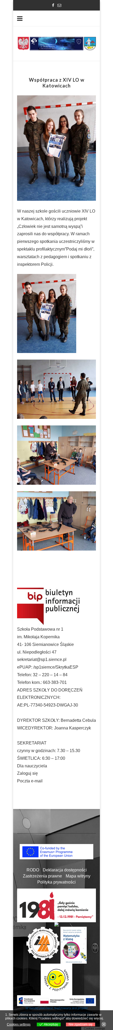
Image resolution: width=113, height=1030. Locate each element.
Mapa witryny (78, 876)
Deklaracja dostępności (65, 870)
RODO (33, 870)
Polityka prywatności (56, 882)
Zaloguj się (27, 773)
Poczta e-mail (30, 781)
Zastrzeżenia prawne (42, 876)
